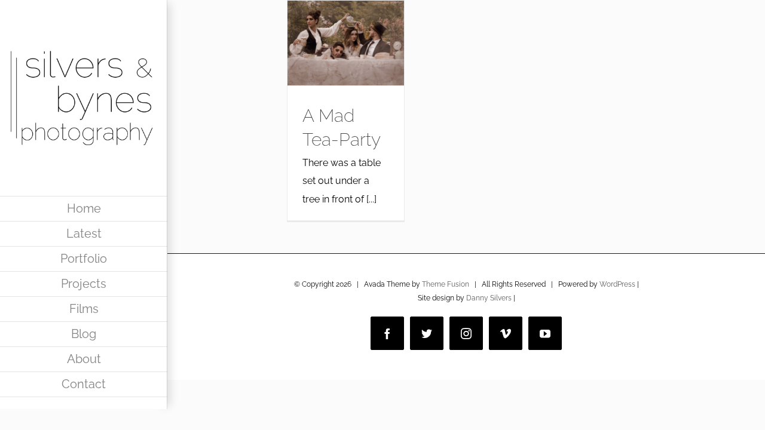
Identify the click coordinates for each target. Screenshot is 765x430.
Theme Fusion (445, 284)
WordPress (617, 284)
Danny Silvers (489, 298)
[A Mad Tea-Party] (345, 43)
